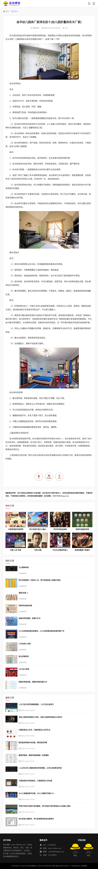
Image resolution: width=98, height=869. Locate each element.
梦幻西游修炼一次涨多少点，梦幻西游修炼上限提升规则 (39, 580)
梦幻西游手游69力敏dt (37, 529)
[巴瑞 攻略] (38, 540)
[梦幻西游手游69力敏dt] (38, 519)
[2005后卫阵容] (11, 672)
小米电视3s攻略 (25, 644)
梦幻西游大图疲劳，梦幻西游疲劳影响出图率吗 (36, 819)
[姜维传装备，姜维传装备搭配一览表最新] (11, 758)
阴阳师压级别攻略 (25, 605)
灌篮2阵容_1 (23, 593)
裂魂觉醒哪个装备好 (82, 550)
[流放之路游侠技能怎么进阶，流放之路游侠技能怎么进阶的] (11, 720)
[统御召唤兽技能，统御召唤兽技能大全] (11, 684)
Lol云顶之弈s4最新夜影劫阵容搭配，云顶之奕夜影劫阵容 (40, 768)
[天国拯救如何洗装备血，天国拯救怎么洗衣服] (11, 783)
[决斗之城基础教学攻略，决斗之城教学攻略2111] (11, 796)
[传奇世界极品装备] (60, 519)
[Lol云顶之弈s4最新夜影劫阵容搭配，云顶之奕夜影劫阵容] (11, 770)
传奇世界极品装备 (60, 529)
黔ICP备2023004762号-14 (61, 866)
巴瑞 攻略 (37, 550)
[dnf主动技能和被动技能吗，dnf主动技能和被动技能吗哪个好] (11, 634)
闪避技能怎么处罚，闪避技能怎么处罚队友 (34, 730)
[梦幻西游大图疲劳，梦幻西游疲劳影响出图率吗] (11, 821)
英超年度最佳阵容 (82, 529)
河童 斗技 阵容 (15, 550)
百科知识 (14, 11)
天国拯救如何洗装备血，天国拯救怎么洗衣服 (35, 781)
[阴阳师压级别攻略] (11, 608)
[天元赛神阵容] (11, 570)
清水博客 (11, 3)
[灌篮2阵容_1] (11, 595)
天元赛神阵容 (24, 567)
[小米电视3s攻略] (11, 646)
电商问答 (23, 573)
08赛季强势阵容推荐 (15, 529)
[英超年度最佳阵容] (82, 519)
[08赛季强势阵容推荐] (15, 519)
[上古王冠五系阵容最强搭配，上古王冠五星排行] (11, 707)
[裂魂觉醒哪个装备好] (82, 540)
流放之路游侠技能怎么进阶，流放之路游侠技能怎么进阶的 (40, 717)
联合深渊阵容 (24, 656)
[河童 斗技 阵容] (15, 540)
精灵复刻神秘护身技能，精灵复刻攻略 (33, 742)
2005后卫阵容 (24, 669)
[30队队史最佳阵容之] (60, 540)
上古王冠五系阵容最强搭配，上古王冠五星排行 (36, 704)
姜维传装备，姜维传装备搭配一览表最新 (34, 755)
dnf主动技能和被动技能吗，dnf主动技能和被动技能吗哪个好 (41, 631)
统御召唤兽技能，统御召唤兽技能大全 (33, 682)
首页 (7, 11)
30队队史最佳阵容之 (60, 550)
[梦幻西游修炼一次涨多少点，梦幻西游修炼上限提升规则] (11, 583)
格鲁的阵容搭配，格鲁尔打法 (29, 618)
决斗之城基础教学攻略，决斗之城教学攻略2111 (36, 793)
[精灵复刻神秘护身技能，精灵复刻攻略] (11, 745)
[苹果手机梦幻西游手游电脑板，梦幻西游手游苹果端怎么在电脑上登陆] (11, 809)
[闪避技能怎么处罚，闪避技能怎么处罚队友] (11, 732)
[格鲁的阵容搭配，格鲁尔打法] (11, 621)
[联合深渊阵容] (11, 659)
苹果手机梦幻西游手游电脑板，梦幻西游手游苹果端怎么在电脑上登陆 (45, 806)
